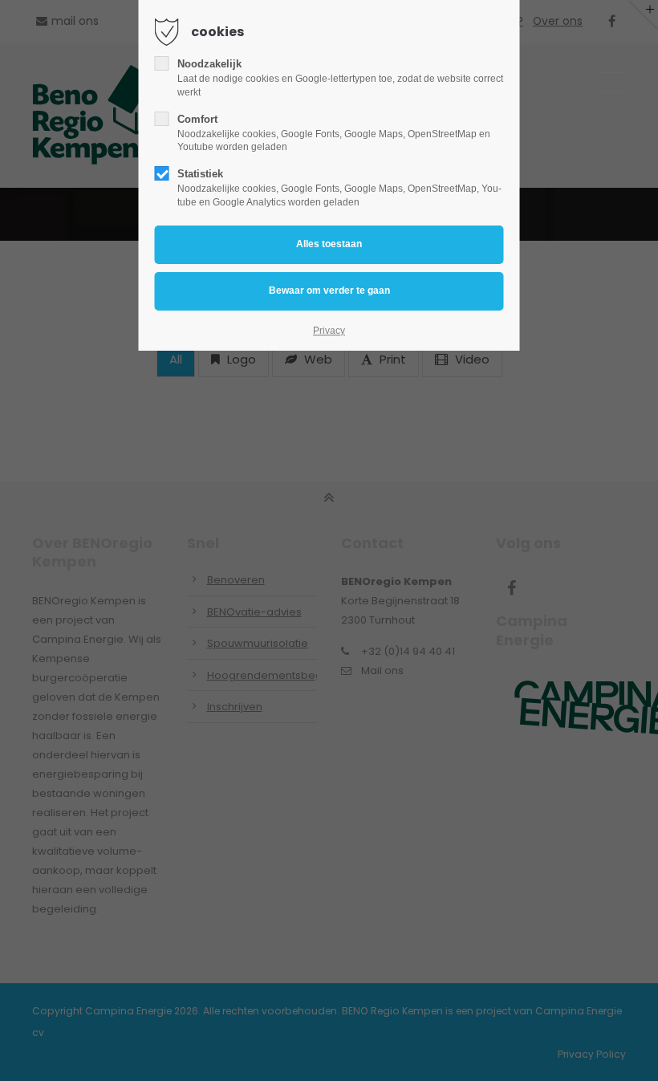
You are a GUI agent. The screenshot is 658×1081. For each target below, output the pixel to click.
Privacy (329, 330)
